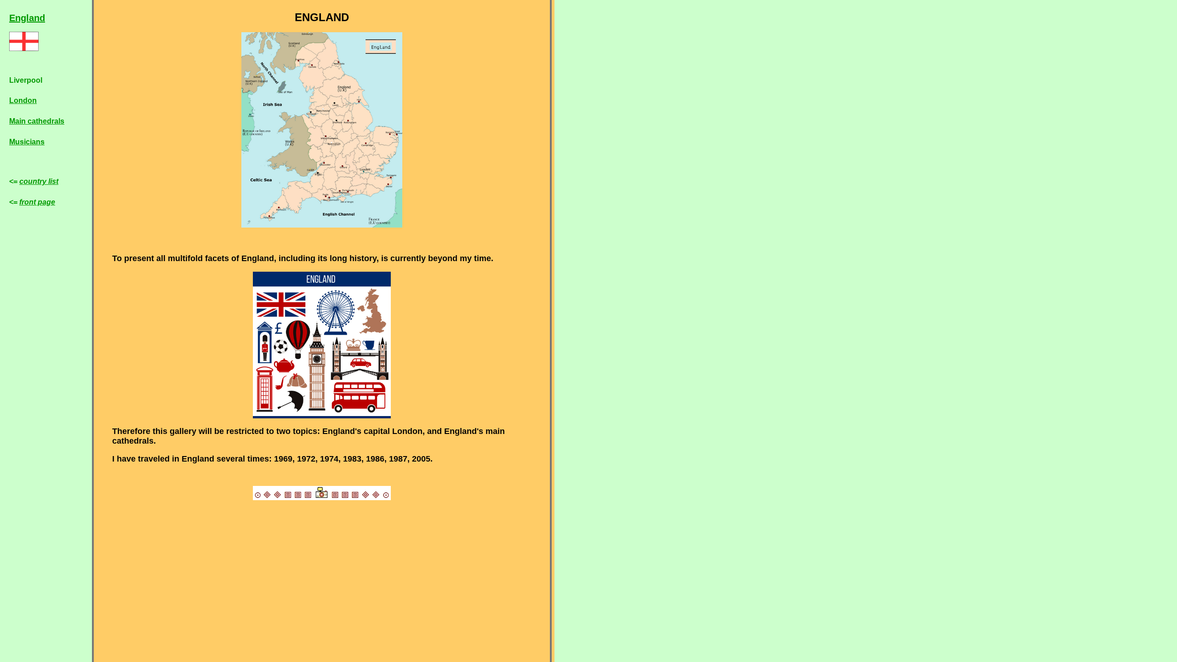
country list (38, 181)
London (23, 100)
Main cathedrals (36, 121)
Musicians (27, 142)
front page (37, 202)
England (27, 18)
